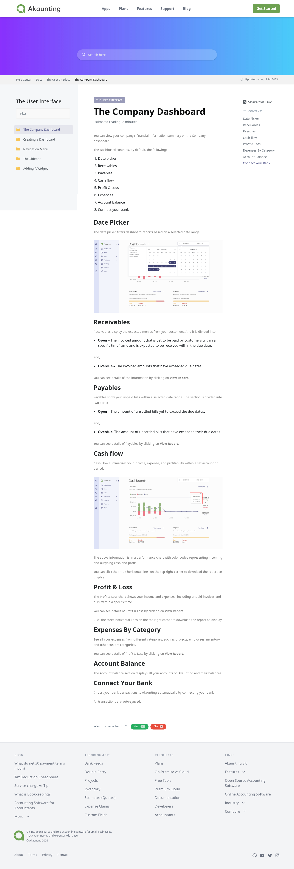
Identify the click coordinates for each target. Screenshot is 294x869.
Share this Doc (260, 102)
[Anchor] (132, 222)
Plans (123, 8)
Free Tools (163, 780)
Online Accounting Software (248, 794)
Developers (164, 806)
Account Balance (255, 157)
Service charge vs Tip (31, 785)
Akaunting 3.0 (236, 763)
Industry (232, 802)
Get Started (266, 8)
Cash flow (250, 138)
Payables (249, 131)
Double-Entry (95, 771)
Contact (62, 855)
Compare (232, 811)
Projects (91, 780)
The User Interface (109, 100)
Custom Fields (96, 814)
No (158, 726)
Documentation (167, 797)
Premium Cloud (167, 789)
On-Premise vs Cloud (172, 771)
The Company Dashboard (41, 129)
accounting (68, 832)
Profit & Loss (252, 144)
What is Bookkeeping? (32, 794)
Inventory (92, 789)
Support (167, 8)
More (18, 816)
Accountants (165, 814)
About (18, 855)
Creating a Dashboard (39, 139)
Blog (187, 8)
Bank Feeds (94, 763)
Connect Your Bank (256, 163)
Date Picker (251, 118)
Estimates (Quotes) (100, 797)
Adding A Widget (35, 168)
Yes (139, 726)
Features (144, 8)
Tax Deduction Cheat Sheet (36, 777)
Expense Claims (97, 806)
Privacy (47, 855)
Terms (32, 855)
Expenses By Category (259, 150)
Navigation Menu (35, 149)
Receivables (251, 125)
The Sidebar (32, 159)
